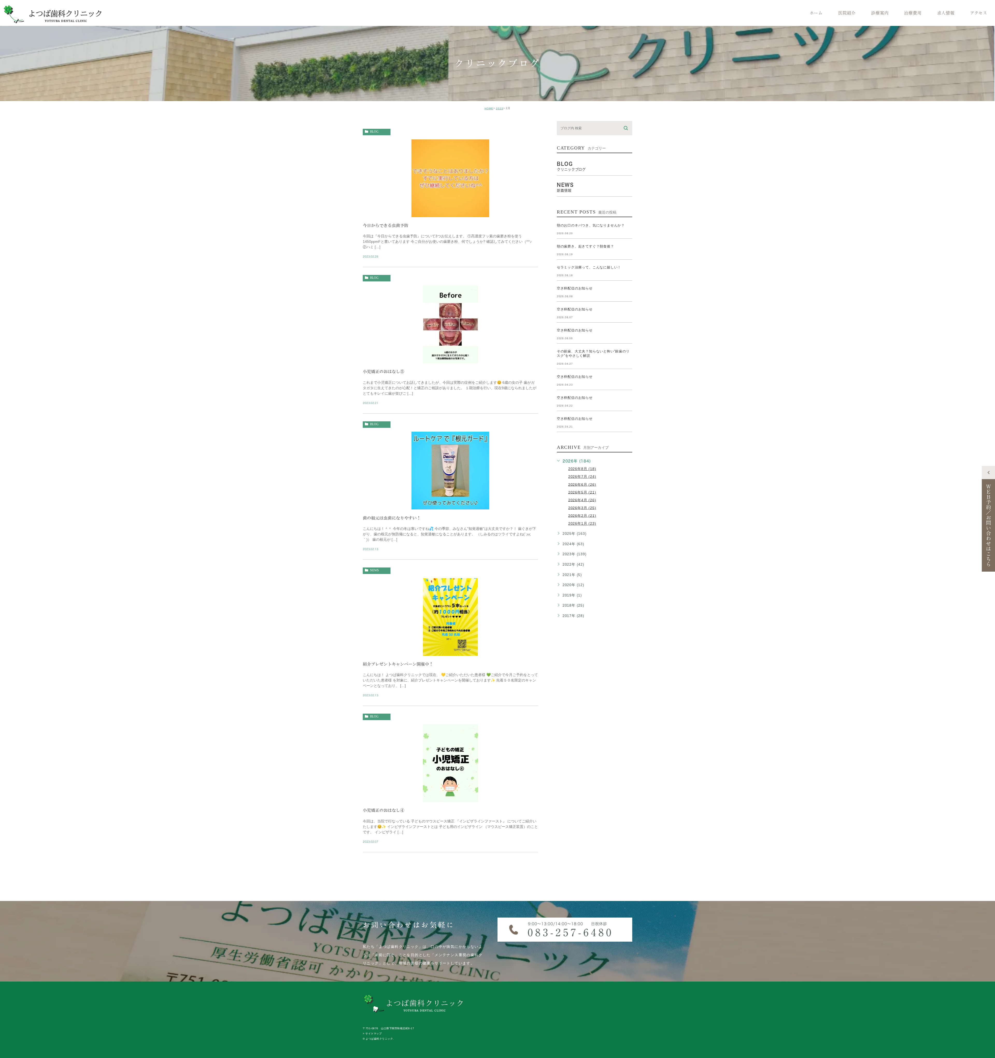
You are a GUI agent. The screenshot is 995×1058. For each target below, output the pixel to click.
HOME (489, 108)
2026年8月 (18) (582, 469)
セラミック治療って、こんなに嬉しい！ (589, 267)
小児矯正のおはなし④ (383, 810)
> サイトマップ (372, 1033)
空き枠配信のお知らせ (575, 288)
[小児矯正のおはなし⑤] (450, 359)
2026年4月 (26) (582, 500)
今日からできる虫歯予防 (385, 225)
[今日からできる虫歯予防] (450, 212)
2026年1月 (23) (582, 523)
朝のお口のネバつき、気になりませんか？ (591, 225)
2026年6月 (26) (582, 484)
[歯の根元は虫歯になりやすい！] (450, 505)
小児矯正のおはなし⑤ (383, 372)
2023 (499, 108)
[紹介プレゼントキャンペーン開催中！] (450, 651)
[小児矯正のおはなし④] (450, 797)
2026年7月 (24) (582, 476)
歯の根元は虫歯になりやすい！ (392, 518)
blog (374, 131)
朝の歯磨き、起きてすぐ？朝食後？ (585, 246)
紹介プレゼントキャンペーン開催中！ (398, 664)
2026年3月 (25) (582, 508)
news (374, 570)
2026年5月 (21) (582, 492)
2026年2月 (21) (582, 515)
